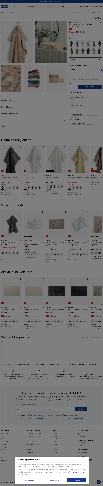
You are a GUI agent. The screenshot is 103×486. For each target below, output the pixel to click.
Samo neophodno (54, 480)
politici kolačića (25, 474)
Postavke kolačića (29, 480)
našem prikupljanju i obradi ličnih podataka (73, 472)
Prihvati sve (76, 480)
